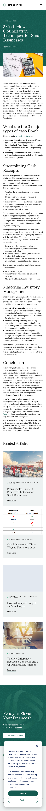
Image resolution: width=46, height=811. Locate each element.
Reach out (7, 414)
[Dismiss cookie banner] (37, 746)
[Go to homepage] (12, 5)
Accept (23, 793)
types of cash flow (23, 136)
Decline (23, 800)
